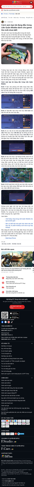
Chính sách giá (5, 405)
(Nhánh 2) (7, 335)
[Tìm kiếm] (31, 6)
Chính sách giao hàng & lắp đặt (9, 390)
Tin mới (10, 17)
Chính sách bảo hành (6, 380)
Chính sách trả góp (6, 385)
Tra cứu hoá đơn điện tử (7, 363)
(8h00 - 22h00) (8, 339)
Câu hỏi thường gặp (6, 371)
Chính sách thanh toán (7, 403)
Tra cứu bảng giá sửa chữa (8, 368)
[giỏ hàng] (31, 2)
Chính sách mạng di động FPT (9, 393)
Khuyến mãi (29, 17)
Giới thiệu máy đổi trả (6, 356)
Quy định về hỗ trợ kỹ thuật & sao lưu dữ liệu (12, 398)
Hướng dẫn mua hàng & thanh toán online (12, 358)
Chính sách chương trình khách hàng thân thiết (13, 400)
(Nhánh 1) (6, 330)
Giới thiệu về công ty (6, 346)
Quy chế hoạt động (6, 348)
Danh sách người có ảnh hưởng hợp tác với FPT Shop (15, 373)
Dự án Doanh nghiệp (6, 351)
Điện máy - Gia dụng (19, 17)
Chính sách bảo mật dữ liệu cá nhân (10, 395)
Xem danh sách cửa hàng (15, 306)
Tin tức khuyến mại (6, 353)
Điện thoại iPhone (11, 238)
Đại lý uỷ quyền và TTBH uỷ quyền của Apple (13, 361)
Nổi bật (5, 17)
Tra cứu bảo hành (6, 366)
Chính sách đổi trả (6, 383)
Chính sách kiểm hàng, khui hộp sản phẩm (12, 388)
